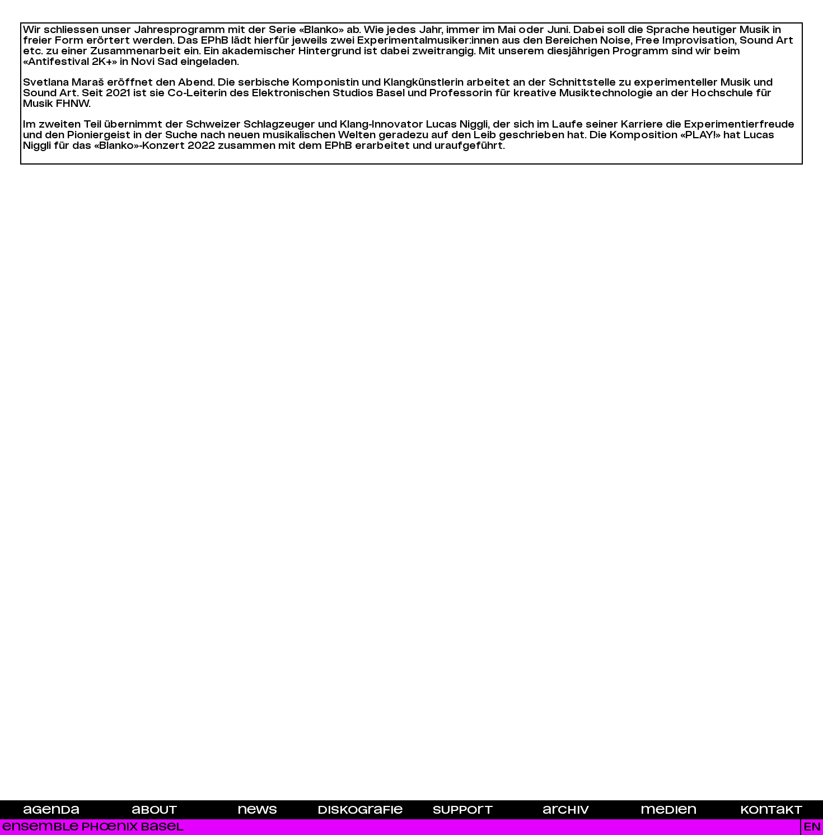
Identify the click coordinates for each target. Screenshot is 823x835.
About (154, 810)
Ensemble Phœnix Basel (93, 827)
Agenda (51, 810)
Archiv (566, 810)
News (257, 810)
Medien (668, 810)
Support (463, 810)
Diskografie (360, 810)
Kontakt (771, 810)
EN (812, 827)
